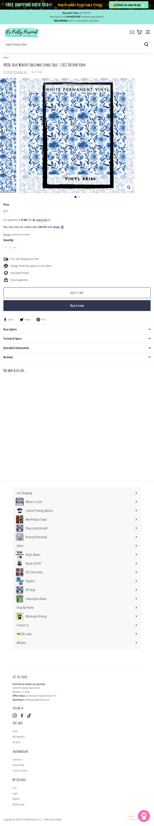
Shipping (7, 234)
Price (6, 204)
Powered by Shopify (53, 819)
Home (5, 57)
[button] (77, 220)
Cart (14, 788)
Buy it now (77, 305)
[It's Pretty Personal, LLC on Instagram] (15, 715)
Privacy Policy (18, 765)
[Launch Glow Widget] (144, 816)
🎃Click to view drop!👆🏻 (128, 5)
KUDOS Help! (18, 804)
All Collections (19, 736)
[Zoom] (129, 187)
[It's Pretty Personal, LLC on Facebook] (22, 715)
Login (15, 793)
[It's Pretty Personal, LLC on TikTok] (29, 715)
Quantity (8, 240)
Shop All (16, 742)
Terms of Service (20, 770)
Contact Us (17, 759)
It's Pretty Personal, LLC (15, 72)
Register (16, 799)
